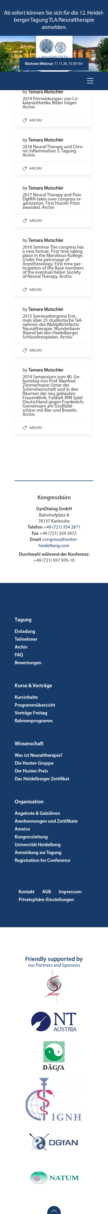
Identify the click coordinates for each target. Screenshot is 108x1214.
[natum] (54, 1177)
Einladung (25, 631)
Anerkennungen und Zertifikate (46, 821)
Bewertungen (28, 663)
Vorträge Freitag (31, 713)
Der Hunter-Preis (31, 771)
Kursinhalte (26, 697)
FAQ (19, 655)
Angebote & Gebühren (37, 813)
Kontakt (26, 892)
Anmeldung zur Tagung (38, 853)
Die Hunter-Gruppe (34, 763)
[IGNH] (54, 1099)
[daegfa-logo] (54, 1056)
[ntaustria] (54, 1021)
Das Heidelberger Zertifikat (42, 779)
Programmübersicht (35, 705)
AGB (46, 892)
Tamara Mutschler (45, 92)
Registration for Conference (42, 860)
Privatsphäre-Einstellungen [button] (46, 900)
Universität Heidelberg (38, 845)
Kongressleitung (31, 837)
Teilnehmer (26, 639)
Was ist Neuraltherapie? (39, 755)
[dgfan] (54, 1142)
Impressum (70, 892)
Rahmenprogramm (34, 721)
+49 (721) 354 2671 (62, 527)
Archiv (35, 120)
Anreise (22, 829)
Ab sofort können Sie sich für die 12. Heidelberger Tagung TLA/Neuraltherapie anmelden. (54, 20)
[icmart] (54, 986)
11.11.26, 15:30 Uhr (54, 64)
